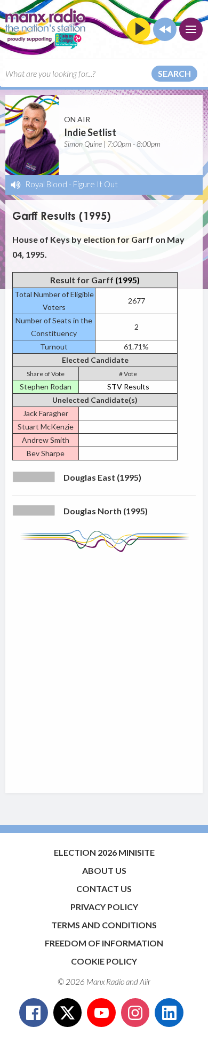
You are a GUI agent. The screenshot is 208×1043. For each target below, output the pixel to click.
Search (174, 73)
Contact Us (104, 888)
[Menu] (191, 29)
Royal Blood (46, 184)
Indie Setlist (90, 132)
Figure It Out (95, 184)
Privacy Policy (104, 907)
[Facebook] (33, 1012)
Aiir (145, 981)
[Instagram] (135, 1012)
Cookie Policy (104, 961)
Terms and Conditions (104, 925)
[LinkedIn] (169, 1012)
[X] (67, 1012)
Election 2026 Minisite (104, 852)
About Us (104, 870)
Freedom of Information (104, 943)
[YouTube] (101, 1012)
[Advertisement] (104, 667)
